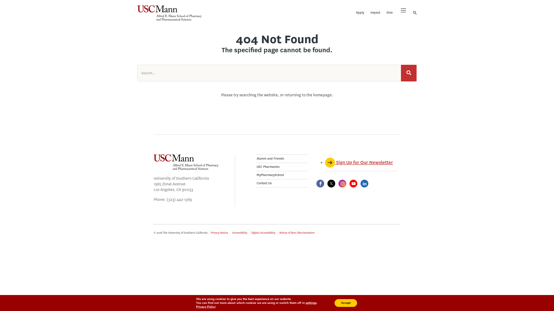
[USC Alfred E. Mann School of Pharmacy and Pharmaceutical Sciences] (169, 13)
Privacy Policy (206, 307)
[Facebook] (320, 183)
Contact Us (264, 183)
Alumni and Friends (270, 159)
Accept (346, 303)
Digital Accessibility (263, 233)
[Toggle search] (415, 13)
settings (311, 303)
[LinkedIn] (364, 183)
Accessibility (239, 233)
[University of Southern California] (233, 16)
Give (390, 13)
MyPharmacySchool (270, 175)
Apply (360, 13)
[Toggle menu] (403, 10)
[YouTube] (353, 183)
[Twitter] (331, 183)
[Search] (409, 73)
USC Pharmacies (268, 167)
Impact (375, 13)
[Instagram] (342, 183)
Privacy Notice (219, 233)
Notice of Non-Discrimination (297, 233)
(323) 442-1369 (179, 199)
